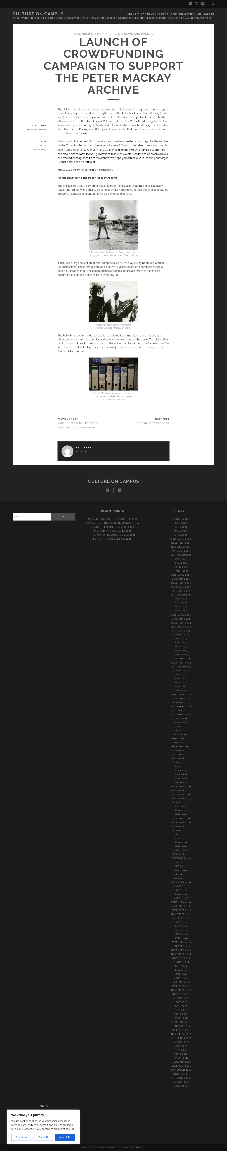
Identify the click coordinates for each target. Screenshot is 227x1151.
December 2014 (181, 950)
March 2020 (181, 782)
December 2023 (181, 623)
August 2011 (181, 1082)
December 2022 (181, 662)
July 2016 (181, 890)
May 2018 (181, 842)
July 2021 (181, 718)
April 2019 (181, 814)
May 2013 (181, 1010)
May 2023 (181, 646)
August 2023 (181, 634)
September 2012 (181, 1038)
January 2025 (181, 579)
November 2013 (181, 990)
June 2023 (181, 642)
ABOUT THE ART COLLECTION (176, 14)
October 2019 (181, 794)
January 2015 (181, 946)
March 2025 (181, 571)
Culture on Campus (38, 13)
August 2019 (181, 802)
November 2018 (181, 826)
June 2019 (181, 806)
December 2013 (181, 986)
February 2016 (181, 902)
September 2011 (181, 1078)
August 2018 (181, 830)
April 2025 (181, 567)
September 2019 (181, 798)
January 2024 (181, 619)
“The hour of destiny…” (104, 535)
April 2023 (181, 650)
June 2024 (181, 602)
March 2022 (181, 690)
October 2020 (181, 754)
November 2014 (181, 954)
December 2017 (181, 854)
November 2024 (181, 587)
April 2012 (181, 1054)
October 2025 (181, 551)
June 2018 (181, 838)
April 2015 (181, 934)
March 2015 (181, 938)
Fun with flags (103, 539)
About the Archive (140, 14)
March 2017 (181, 870)
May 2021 (181, 726)
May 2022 (181, 682)
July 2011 (181, 1086)
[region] (43, 1127)
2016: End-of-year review (152, 423)
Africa (42, 145)
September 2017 (181, 858)
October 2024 (181, 591)
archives (113, 33)
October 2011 (181, 1074)
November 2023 (181, 626)
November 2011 (181, 1070)
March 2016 (181, 898)
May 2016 (181, 894)
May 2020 (181, 774)
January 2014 (181, 982)
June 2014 (181, 966)
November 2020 (181, 750)
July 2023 (181, 638)
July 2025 (181, 559)
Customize (22, 1137)
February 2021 (181, 738)
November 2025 (181, 547)
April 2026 (181, 535)
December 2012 (181, 1030)
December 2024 (181, 583)
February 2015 (181, 942)
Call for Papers (104, 531)
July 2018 (181, 834)
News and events (138, 33)
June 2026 (181, 527)
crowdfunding (38, 149)
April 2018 (181, 846)
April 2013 (181, 1014)
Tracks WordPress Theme (99, 1147)
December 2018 (181, 822)
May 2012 (181, 1050)
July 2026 (181, 523)
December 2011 (181, 1066)
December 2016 (181, 882)
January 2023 (181, 658)
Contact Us (206, 14)
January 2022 (181, 698)
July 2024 (181, 598)
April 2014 (181, 974)
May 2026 (181, 531)
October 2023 (181, 630)
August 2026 (181, 519)
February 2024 (181, 615)
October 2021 (181, 710)
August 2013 (181, 998)
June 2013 (181, 1006)
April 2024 (181, 610)
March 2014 (181, 978)
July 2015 (181, 922)
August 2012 (181, 1042)
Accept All (64, 1137)
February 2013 (181, 1022)
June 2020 (181, 770)
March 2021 (181, 734)
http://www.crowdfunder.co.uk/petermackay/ (85, 169)
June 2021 (181, 722)
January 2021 (181, 742)
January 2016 (181, 906)
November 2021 (181, 706)
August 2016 (181, 886)
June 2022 (181, 678)
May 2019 (181, 810)
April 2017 (181, 866)
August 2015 (181, 918)
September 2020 (181, 758)
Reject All (43, 1137)
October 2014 (181, 958)
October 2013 (181, 994)
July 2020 (181, 766)
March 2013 (181, 1018)
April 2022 (181, 686)
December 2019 (181, 786)
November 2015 (181, 914)
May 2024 (181, 606)
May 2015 (181, 930)
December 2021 (181, 702)
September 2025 (181, 555)
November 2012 (181, 1034)
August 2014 (181, 962)
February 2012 (181, 1062)
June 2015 (181, 926)
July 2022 (181, 674)
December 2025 (181, 543)
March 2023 (181, 654)
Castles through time (101, 519)
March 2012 (181, 1058)
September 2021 (181, 714)
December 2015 (181, 910)
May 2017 (181, 862)
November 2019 (181, 790)
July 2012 (181, 1046)
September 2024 (181, 594)
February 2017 (181, 874)
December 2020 (181, 746)
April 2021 (181, 730)
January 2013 (181, 1026)
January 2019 (181, 818)
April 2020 (181, 778)
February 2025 (181, 575)
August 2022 (181, 670)
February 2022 (181, 694)
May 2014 (181, 970)
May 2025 (181, 563)
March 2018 (181, 850)
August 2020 (181, 762)
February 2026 (181, 539)
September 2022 (181, 666)
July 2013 (181, 1002)
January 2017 (181, 878)
